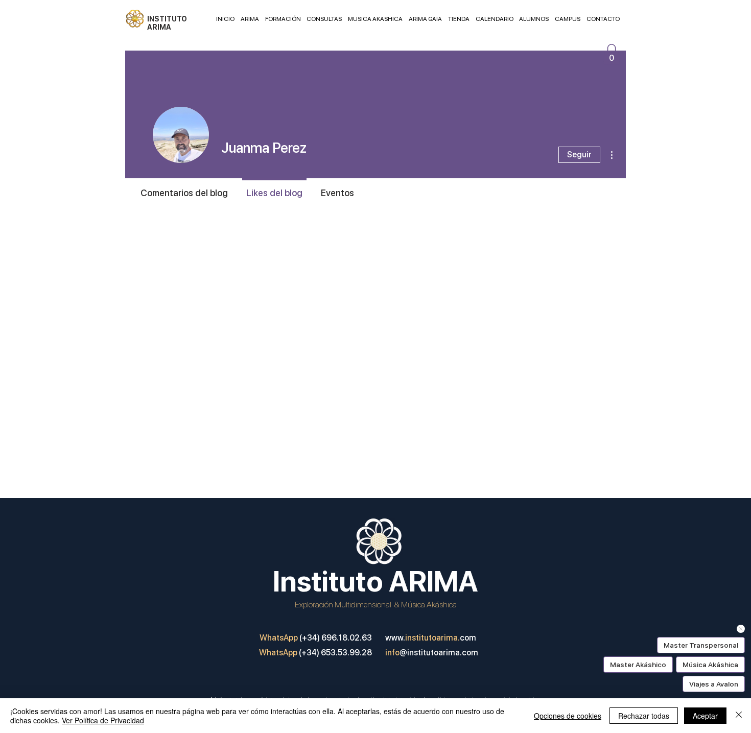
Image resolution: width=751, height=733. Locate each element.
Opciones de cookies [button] (567, 716)
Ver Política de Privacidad (103, 720)
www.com (430, 638)
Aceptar (705, 716)
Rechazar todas (643, 716)
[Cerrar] (739, 715)
